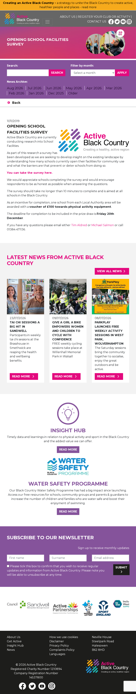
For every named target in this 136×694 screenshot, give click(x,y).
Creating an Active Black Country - (30, 3)
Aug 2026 (15, 88)
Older (73, 93)
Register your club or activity (104, 16)
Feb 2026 (16, 93)
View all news (109, 271)
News (11, 649)
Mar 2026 (114, 88)
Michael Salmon (102, 225)
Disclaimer (56, 641)
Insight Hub (15, 645)
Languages (57, 654)
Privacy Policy (59, 645)
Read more (25, 376)
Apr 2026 (94, 88)
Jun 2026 (53, 88)
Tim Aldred (79, 225)
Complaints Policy (62, 649)
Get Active (14, 641)
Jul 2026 (34, 88)
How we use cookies (63, 637)
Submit (121, 567)
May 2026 (74, 88)
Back (16, 102)
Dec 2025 (56, 93)
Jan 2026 (36, 93)
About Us (67, 16)
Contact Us (96, 21)
